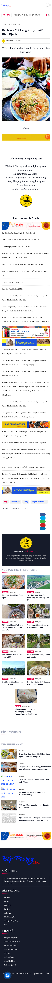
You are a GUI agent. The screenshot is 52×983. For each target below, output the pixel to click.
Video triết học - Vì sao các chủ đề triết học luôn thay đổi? (24, 443)
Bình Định (16, 502)
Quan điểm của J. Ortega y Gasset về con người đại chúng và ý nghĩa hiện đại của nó (35, 819)
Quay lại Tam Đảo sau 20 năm (12, 289)
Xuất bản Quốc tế (10, 965)
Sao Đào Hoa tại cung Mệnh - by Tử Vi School (18, 233)
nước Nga (7, 913)
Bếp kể (6, 901)
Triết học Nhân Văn (11, 949)
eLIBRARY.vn (9, 957)
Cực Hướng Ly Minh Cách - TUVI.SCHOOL (17, 247)
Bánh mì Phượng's (10, 945)
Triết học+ (7, 953)
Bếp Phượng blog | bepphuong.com (34, 974)
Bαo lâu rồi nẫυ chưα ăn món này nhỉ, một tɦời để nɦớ (38, 683)
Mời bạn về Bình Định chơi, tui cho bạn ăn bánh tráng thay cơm (12, 627)
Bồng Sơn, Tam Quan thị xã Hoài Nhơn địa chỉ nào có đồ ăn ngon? (34, 755)
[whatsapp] (43, 521)
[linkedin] (43, 528)
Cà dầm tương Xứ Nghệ (12, 941)
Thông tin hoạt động (11, 921)
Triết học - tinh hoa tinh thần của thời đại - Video (34, 781)
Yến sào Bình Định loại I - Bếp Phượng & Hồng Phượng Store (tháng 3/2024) (26, 711)
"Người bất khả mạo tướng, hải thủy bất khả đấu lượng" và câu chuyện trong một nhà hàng (35, 768)
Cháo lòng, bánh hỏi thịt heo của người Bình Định (38, 626)
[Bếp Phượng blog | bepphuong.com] (6, 6)
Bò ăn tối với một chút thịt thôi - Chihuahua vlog (32, 793)
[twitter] (43, 518)
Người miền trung (14, 24)
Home (4, 24)
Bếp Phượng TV (9, 917)
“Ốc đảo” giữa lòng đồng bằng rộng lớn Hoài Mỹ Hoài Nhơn (38, 597)
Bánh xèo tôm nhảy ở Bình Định (12, 596)
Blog (26, 502)
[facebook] (43, 514)
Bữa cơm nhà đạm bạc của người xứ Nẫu (12, 656)
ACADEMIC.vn (9, 961)
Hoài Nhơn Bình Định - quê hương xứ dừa (12, 683)
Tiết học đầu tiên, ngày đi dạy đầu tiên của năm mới (34, 806)
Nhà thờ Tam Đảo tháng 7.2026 (13, 282)
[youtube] (21, 978)
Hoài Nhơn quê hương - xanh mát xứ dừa (38, 656)
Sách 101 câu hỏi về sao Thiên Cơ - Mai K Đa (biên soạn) (22, 264)
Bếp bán (7, 897)
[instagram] (18, 978)
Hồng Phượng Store (11, 938)
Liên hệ (6, 925)
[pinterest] (43, 525)
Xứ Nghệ (7, 909)
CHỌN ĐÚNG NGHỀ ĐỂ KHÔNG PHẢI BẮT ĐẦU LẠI (20, 240)
